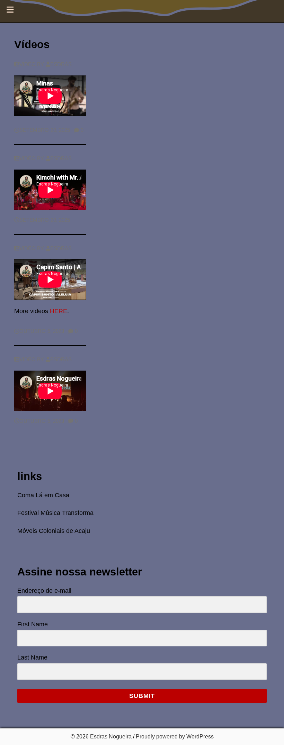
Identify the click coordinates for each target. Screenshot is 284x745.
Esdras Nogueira (111, 736)
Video (27, 64)
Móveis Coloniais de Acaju (53, 530)
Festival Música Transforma (55, 512)
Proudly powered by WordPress (175, 736)
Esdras (61, 64)
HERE (58, 311)
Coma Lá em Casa (43, 495)
